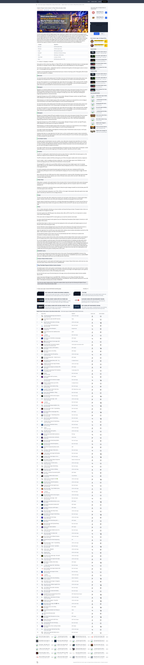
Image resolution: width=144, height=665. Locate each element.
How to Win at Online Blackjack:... (50, 328)
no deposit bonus (47, 361)
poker (45, 332)
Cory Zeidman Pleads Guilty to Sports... (51, 475)
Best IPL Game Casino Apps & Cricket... (51, 571)
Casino (45, 427)
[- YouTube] (92, 100)
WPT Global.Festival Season (49, 595)
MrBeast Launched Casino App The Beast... (52, 363)
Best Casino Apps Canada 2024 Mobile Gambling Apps (49, 288)
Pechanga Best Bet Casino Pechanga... (51, 622)
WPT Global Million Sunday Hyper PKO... (51, 411)
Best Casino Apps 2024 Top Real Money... (51, 523)
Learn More (52, 27)
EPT (44, 540)
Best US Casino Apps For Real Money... (51, 418)
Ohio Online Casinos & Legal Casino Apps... (52, 558)
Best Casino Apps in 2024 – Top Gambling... (52, 408)
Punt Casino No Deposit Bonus (100, 61)
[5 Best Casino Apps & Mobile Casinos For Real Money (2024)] (92, 96)
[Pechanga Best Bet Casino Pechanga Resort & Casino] (92, 104)
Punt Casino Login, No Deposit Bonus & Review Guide (90, 662)
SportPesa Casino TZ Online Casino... (51, 462)
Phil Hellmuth (101, 128)
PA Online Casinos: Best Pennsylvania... (51, 443)
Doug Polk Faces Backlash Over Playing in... (52, 609)
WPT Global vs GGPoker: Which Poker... (51, 561)
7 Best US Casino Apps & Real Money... (51, 466)
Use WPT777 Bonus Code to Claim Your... (51, 389)
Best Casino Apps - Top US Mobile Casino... (52, 488)
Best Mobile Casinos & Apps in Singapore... (52, 581)
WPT (45, 447)
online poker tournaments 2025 (50, 345)
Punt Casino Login (98, 57)
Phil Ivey (45, 435)
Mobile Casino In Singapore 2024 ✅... (51, 478)
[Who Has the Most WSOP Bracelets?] (92, 127)
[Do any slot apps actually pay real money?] (92, 108)
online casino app (47, 316)
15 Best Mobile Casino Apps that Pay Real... (52, 453)
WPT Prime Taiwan (47, 620)
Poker (104, 128)
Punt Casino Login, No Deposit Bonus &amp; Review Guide (49, 4)
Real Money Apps (104, 132)
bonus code (94, 1)
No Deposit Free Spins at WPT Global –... (51, 507)
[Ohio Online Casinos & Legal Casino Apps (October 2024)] (92, 119)
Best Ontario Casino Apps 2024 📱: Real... (52, 603)
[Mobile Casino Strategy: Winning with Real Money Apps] (92, 131)
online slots (46, 438)
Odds (101, 116)
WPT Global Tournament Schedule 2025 (51, 504)
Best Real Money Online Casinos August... (52, 395)
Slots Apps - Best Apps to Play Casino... (51, 450)
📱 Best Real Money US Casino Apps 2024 (52, 341)
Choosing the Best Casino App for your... (51, 485)
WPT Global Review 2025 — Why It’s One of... (52, 357)
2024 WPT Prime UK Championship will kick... (52, 593)
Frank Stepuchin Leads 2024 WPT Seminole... (52, 318)
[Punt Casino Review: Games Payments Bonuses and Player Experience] (92, 64)
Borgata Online (47, 552)
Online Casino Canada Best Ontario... (51, 424)
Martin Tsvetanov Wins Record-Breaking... (52, 577)
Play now (106, 41)
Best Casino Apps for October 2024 (50, 533)
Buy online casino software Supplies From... (52, 584)
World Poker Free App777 (55, 18)
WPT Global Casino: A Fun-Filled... (50, 350)
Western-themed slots (48, 460)
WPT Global (46, 339)
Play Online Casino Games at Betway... (51, 469)
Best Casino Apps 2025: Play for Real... (51, 510)
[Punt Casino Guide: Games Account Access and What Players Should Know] (92, 52)
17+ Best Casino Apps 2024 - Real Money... (52, 565)
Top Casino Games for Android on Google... (52, 379)
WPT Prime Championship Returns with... (52, 446)
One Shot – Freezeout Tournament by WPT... (52, 472)
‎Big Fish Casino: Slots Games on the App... (52, 322)
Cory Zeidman (46, 476)
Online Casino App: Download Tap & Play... (52, 629)
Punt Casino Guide (103, 53)
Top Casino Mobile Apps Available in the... (52, 405)
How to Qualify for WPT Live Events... (51, 376)
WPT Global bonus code (48, 390)
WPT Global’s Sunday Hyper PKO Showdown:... (52, 370)
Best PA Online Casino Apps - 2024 (50, 398)
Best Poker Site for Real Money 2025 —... (51, 520)
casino (99, 1)
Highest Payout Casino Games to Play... (51, 386)
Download (105, 1)
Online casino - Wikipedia (49, 549)
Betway (45, 373)
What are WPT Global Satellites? (50, 526)
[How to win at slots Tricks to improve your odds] (92, 115)
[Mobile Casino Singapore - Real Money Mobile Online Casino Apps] (92, 123)
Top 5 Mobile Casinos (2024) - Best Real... (51, 587)
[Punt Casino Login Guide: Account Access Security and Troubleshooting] (92, 56)
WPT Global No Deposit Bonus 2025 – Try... (52, 360)
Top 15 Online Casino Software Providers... (52, 536)
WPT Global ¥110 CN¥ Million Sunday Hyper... (52, 338)
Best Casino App (98, 97)
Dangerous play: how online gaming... (51, 354)
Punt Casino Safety (103, 68)
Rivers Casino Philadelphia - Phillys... (51, 392)
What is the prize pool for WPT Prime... (51, 619)
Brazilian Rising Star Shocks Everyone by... (52, 539)
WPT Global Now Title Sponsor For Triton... (52, 616)
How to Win (98, 116)
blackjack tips (46, 329)
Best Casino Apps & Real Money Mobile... (51, 440)
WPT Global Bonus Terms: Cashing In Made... (52, 625)
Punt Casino (98, 53)
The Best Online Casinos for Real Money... (52, 421)
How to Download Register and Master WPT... (52, 366)
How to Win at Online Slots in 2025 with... (52, 437)
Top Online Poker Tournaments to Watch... (52, 344)
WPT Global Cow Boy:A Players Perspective (52, 459)
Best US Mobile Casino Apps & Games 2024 (52, 568)
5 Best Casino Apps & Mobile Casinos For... (52, 529)
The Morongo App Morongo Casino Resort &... (52, 315)
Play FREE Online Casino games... (50, 430)
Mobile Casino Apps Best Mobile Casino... (52, 632)
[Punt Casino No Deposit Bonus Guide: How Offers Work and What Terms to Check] (92, 60)
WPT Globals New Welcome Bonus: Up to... (52, 501)
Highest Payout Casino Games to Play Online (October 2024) (73, 4)
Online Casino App (99, 124)
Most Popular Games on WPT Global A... (51, 347)
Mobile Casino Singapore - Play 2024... (51, 600)
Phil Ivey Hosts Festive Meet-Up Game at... (52, 434)
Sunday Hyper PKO (47, 371)
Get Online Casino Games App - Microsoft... (52, 555)
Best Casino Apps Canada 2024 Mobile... (51, 590)
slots (89, 1)
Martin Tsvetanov (47, 579)
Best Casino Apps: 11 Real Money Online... (52, 414)
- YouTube (85, 288)
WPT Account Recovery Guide (49, 613)
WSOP (97, 128)
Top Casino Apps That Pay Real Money (51, 325)
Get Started (44, 27)
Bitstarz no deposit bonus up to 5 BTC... (51, 382)
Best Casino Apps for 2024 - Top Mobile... (51, 545)
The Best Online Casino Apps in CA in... (51, 456)
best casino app (47, 326)
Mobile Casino (98, 132)
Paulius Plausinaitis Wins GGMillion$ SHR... (52, 331)
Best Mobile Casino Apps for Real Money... (52, 513)
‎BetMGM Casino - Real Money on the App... (52, 597)
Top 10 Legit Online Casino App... (50, 517)
